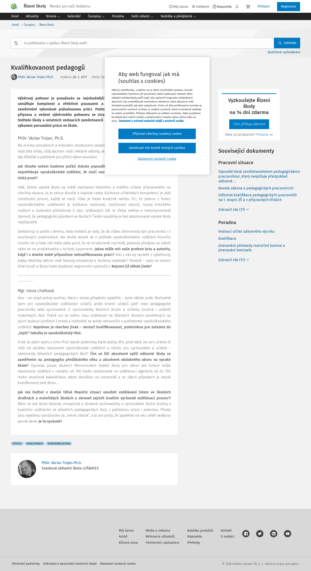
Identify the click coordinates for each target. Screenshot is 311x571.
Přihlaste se (264, 135)
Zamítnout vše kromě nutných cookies (157, 148)
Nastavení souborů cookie (118, 563)
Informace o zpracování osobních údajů (70, 563)
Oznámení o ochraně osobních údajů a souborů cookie (151, 120)
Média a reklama (158, 531)
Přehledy (193, 543)
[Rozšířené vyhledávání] (16, 43)
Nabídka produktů (200, 531)
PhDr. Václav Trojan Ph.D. (36, 77)
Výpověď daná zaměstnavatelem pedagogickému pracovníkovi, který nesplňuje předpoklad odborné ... (259, 176)
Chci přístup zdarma (249, 124)
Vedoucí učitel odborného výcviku (246, 231)
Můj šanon (126, 531)
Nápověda (224, 6)
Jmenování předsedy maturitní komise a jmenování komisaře (251, 247)
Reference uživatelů (160, 536)
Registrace (288, 6)
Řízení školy (46, 24)
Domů (15, 24)
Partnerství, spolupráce (162, 543)
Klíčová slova (128, 543)
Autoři (123, 536)
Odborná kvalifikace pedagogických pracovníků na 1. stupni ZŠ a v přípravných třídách (257, 197)
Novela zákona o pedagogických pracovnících (255, 188)
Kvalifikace (227, 238)
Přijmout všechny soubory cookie (157, 134)
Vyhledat (290, 43)
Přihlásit (263, 6)
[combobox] (155, 43)
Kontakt (226, 531)
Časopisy (29, 24)
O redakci (228, 536)
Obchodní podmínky (26, 563)
